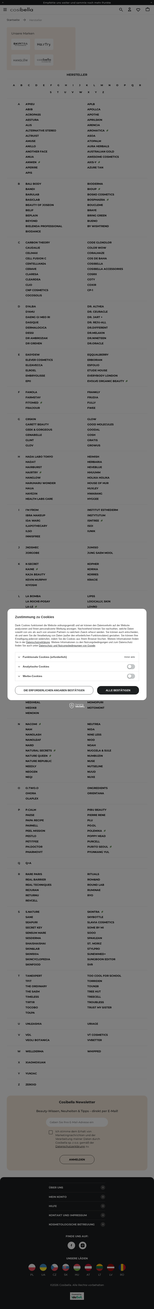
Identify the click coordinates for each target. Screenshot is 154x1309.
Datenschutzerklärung (38, 642)
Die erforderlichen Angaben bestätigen (54, 690)
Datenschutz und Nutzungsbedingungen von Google (67, 645)
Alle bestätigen (118, 690)
